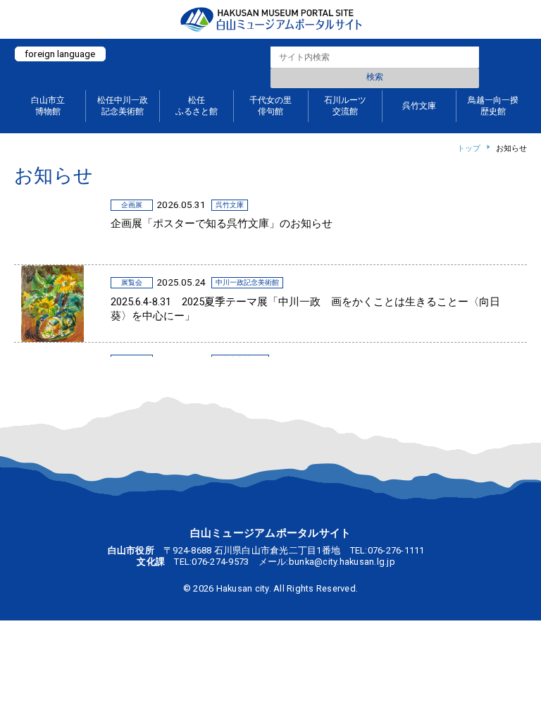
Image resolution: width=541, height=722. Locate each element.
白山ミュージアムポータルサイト (270, 19)
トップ (468, 148)
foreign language (60, 53)
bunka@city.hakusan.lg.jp (342, 561)
